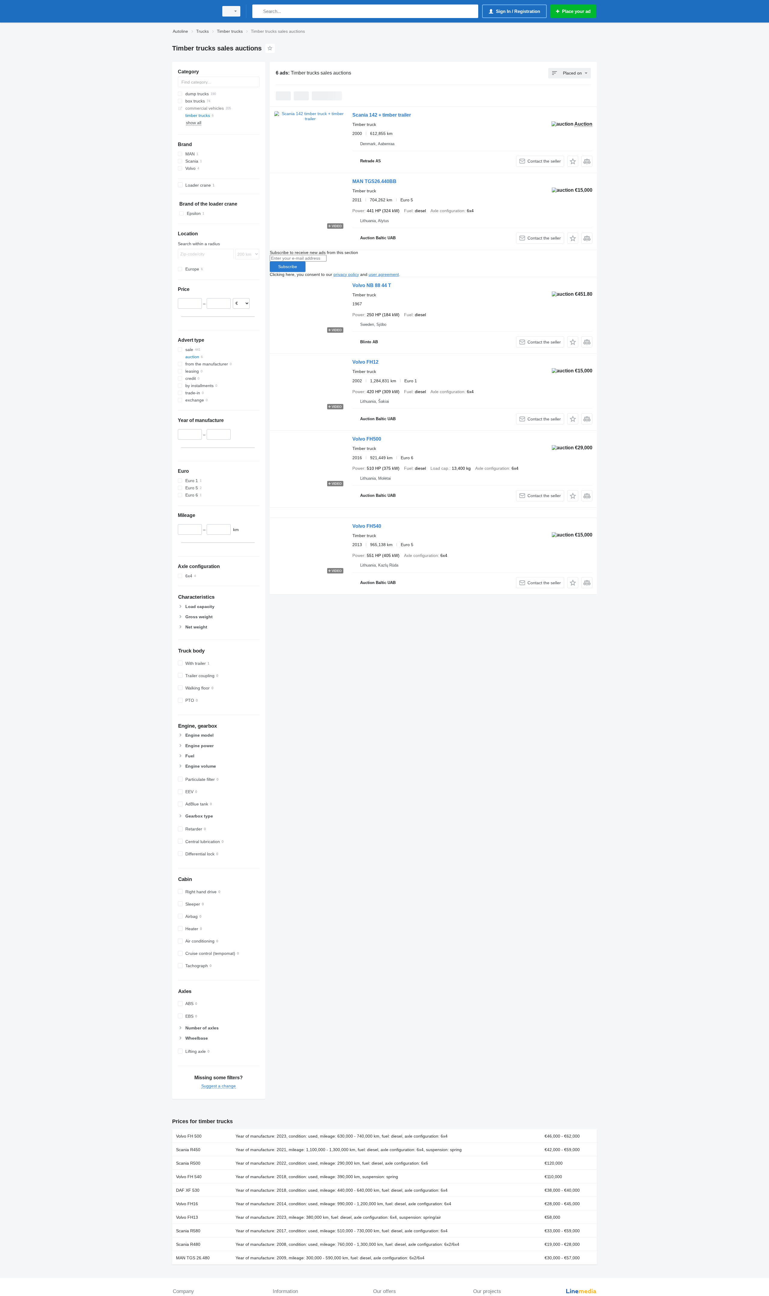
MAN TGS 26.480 (193, 1257)
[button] (572, 161)
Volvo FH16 (187, 1203)
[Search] (258, 11)
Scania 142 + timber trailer (381, 115)
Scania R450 (188, 1149)
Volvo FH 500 (189, 1136)
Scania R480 (188, 1244)
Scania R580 (188, 1230)
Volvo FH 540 (189, 1176)
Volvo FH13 (187, 1217)
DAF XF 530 (187, 1190)
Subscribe (287, 266)
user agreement (384, 274)
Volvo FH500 (366, 439)
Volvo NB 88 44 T (371, 285)
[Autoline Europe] (194, 11)
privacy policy (346, 274)
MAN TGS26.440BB (374, 181)
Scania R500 (188, 1163)
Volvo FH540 (366, 526)
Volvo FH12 (365, 362)
